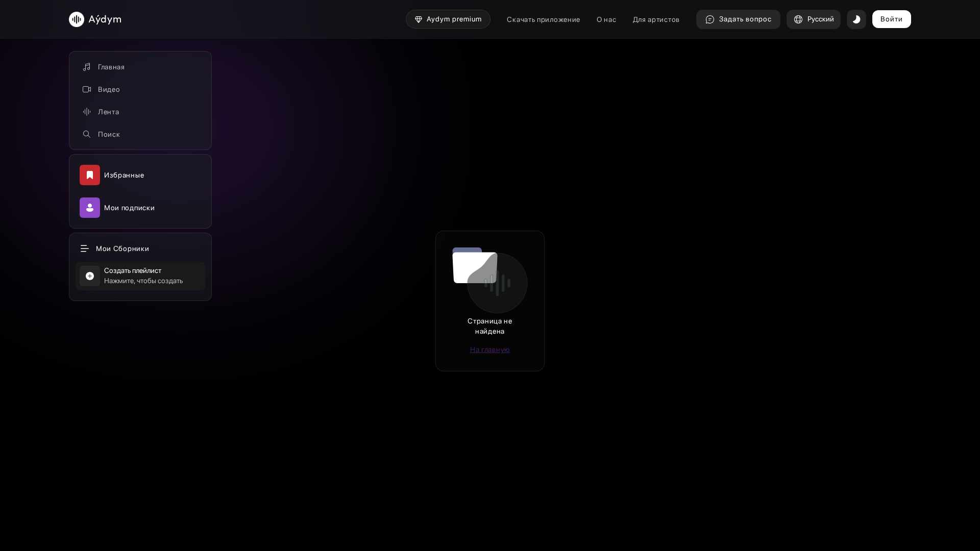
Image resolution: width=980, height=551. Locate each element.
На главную (490, 349)
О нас (607, 19)
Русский (820, 19)
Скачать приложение (543, 19)
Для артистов (656, 19)
